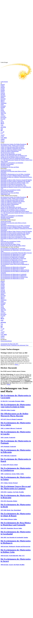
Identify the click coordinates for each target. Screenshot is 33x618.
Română (3, 107)
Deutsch (3, 87)
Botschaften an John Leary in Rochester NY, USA (13, 185)
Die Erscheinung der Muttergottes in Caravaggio (13, 248)
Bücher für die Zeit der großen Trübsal (10, 244)
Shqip (2, 108)
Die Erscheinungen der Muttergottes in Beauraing (13, 267)
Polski (2, 104)
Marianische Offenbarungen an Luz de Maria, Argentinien (15, 174)
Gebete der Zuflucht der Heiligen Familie (11, 150)
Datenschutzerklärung (6, 341)
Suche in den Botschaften (7, 191)
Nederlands (3, 103)
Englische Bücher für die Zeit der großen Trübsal (13, 245)
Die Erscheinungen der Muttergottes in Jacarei (12, 278)
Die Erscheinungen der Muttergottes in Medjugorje (13, 275)
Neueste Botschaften (6, 170)
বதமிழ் (2, 121)
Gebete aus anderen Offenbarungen (10, 151)
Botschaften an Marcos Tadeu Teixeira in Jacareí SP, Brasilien (16, 180)
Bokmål (3, 84)
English (2, 88)
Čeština (2, 86)
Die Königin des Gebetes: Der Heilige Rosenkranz (14, 144)
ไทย (2, 128)
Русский (3, 118)
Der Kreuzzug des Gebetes (8, 152)
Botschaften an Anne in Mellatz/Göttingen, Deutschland (15, 175)
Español (3, 90)
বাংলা (2, 120)
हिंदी (2, 130)
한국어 (2, 141)
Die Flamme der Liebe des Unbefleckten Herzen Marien (15, 158)
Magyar (3, 100)
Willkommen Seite (5, 194)
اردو (2, 133)
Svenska (3, 111)
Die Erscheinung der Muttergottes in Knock (12, 260)
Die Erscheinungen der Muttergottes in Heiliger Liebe (14, 277)
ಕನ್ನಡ (2, 125)
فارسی (2, 134)
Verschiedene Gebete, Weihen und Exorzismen (12, 145)
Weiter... (17, 364)
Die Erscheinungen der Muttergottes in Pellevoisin (13, 258)
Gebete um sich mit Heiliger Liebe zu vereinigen (13, 157)
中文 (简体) (4, 137)
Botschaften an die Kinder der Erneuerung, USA (13, 184)
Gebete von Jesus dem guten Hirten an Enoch (12, 147)
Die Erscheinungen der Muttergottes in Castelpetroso (14, 261)
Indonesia (3, 96)
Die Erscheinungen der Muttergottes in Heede (12, 268)
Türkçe (2, 114)
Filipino (3, 91)
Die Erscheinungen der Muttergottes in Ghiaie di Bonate (15, 270)
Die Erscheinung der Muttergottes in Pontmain (12, 257)
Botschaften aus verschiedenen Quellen (11, 190)
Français (3, 93)
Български (3, 117)
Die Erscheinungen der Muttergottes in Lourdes (13, 255)
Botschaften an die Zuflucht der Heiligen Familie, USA (15, 182)
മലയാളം (3, 127)
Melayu (2, 101)
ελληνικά (3, 116)
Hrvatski (3, 94)
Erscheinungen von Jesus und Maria (10, 167)
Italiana (2, 97)
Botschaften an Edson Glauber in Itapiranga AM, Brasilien (15, 181)
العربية (2, 131)
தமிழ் (2, 317)
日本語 (2, 139)
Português (3, 106)
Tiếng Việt (3, 113)
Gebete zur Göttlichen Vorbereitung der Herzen (13, 148)
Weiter (8, 384)
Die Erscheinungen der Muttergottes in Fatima (12, 262)
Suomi (2, 110)
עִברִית (2, 136)
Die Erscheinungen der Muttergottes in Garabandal (13, 274)
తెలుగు (2, 123)
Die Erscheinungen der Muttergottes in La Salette (13, 254)
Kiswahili (3, 98)
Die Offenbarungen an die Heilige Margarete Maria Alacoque (16, 252)
